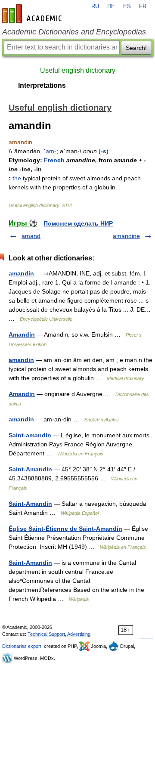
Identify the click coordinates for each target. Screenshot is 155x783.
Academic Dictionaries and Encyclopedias (74, 32)
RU (95, 6)
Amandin (22, 334)
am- (51, 151)
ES (127, 6)
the (16, 178)
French (54, 160)
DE (111, 6)
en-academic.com (33, 13)
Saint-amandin (30, 435)
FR (142, 6)
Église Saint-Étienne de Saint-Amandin (65, 528)
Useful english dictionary (77, 70)
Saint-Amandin (30, 469)
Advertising (78, 634)
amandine (126, 235)
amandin (21, 273)
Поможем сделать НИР (78, 223)
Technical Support (46, 634)
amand (31, 235)
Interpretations (42, 85)
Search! (136, 47)
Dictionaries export (21, 646)
